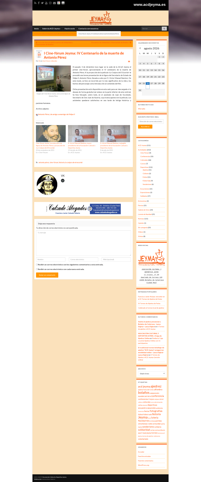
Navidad (142, 421)
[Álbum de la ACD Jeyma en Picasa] (58, 2)
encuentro (142, 408)
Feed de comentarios (145, 461)
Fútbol (145, 177)
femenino (141, 411)
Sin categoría (142, 227)
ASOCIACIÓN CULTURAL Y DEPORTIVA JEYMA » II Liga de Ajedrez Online (150, 335)
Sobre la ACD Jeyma (51, 28)
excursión (151, 408)
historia (62, 162)
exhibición (159, 408)
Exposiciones (145, 192)
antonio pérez (44, 162)
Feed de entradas (144, 456)
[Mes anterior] (140, 48)
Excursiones (144, 189)
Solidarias (143, 196)
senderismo (148, 426)
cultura (140, 402)
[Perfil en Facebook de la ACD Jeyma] (39, 2)
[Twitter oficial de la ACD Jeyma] (42, 2)
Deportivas (144, 167)
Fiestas (140, 205)
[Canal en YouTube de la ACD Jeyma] (46, 2)
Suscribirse (145, 127)
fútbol (140, 414)
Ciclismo (146, 173)
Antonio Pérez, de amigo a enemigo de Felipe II (56, 114)
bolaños (143, 392)
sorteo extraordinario (157, 430)
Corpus (151, 399)
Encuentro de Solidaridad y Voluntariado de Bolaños (110, 42)
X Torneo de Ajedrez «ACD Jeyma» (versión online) (149, 357)
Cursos (143, 164)
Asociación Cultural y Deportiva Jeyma (54, 477)
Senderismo (147, 184)
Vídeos (140, 232)
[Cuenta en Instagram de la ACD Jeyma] (50, 2)
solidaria (157, 427)
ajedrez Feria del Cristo (146, 390)
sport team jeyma (144, 433)
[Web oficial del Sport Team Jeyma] (63, 2)
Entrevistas (142, 201)
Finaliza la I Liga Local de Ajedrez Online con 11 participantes (150, 340)
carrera (147, 396)
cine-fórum (54, 162)
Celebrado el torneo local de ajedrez (151, 308)
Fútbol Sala (147, 181)
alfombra (158, 389)
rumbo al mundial (154, 424)
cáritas (140, 405)
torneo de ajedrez (147, 436)
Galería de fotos (144, 210)
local (149, 418)
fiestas (146, 411)
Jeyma (143, 417)
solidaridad (144, 429)
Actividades (142, 150)
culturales (147, 402)
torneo (154, 433)
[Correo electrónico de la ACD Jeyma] (54, 2)
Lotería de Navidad (145, 214)
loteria (154, 417)
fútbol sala (147, 414)
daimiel (145, 405)
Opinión (141, 223)
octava (152, 421)
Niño (148, 421)
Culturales (54, 61)
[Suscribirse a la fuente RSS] (35, 2)
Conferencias (145, 156)
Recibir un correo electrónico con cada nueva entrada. (61, 269)
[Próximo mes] (163, 48)
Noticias (141, 219)
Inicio (36, 28)
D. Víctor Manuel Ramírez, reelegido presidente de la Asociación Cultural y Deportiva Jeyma (114, 145)
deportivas (152, 405)
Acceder (141, 452)
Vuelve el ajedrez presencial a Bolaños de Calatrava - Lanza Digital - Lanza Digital (149, 324)
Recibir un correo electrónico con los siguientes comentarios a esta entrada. (70, 264)
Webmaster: (38, 479)
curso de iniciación (156, 402)
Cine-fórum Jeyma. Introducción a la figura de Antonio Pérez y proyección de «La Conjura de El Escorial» (50, 145)
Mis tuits (141, 109)
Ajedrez (145, 170)
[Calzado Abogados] (84, 209)
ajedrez (156, 386)
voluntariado (143, 439)
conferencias (143, 399)
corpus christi (158, 399)
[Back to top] (196, 477)
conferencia (157, 396)
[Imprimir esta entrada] (129, 61)
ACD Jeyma (142, 145)
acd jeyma (144, 386)
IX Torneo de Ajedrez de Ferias (149, 303)
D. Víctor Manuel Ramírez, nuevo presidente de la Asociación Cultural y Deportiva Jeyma (81, 145)
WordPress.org (143, 465)
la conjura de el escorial (73, 162)
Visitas (140, 236)
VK (39, 61)
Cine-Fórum (46, 61)
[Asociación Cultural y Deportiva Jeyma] (100, 18)
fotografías (156, 410)
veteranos (157, 436)
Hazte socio (70, 28)
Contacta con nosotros (88, 28)
